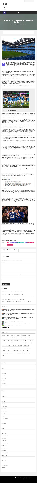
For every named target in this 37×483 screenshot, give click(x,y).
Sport (27, 350)
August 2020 (4, 406)
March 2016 (4, 440)
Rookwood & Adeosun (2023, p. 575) (18, 113)
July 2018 (4, 423)
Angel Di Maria (13, 335)
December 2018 (5, 418)
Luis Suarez (20, 345)
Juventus (3, 345)
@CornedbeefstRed (7, 309)
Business (4, 368)
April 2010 (4, 467)
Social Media (22, 350)
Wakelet (3, 355)
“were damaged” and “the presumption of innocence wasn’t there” (16, 159)
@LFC (6, 317)
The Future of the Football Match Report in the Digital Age (13, 299)
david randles (5, 6)
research (3, 350)
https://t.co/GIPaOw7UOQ (16, 318)
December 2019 (5, 411)
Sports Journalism (12, 353)
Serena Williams (15, 350)
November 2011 (5, 465)
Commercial (20, 337)
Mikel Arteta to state (9, 82)
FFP (8, 242)
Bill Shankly (24, 335)
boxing (29, 335)
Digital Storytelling (30, 337)
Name (3, 274)
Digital (24, 337)
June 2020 (4, 408)
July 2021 (4, 401)
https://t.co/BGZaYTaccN (10, 310)
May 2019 (4, 413)
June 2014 (4, 460)
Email (20, 274)
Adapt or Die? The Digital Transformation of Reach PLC (10, 250)
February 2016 (5, 443)
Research (4, 373)
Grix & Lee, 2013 (10, 122)
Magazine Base (28, 478)
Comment (3, 262)
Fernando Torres (16, 340)
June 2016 (4, 438)
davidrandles (24, 24)
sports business (30, 242)
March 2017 (4, 433)
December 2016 (5, 435)
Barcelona (18, 335)
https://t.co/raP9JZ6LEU (11, 314)
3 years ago (5, 311)
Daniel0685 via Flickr (10, 240)
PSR (25, 242)
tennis (25, 353)
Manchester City (21, 242)
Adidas (3, 335)
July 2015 (4, 450)
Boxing (3, 366)
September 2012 (5, 462)
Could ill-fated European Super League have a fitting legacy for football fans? (17, 301)
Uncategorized (5, 385)
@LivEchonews (6, 321)
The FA (29, 353)
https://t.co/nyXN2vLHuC (18, 325)
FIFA (25, 340)
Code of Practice (13, 337)
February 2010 (5, 470)
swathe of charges (27, 141)
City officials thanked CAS (6, 164)
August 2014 (4, 455)
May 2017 (4, 428)
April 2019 (4, 416)
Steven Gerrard (19, 353)
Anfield (8, 335)
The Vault (4, 383)
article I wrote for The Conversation (20, 62)
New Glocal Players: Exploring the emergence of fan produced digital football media (18, 296)
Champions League (5, 337)
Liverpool (8, 345)
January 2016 (4, 445)
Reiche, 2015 (29, 120)
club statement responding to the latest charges (11, 173)
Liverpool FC (14, 345)
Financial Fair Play (13, 242)
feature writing (9, 340)
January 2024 (4, 396)
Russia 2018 (9, 350)
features (3, 340)
